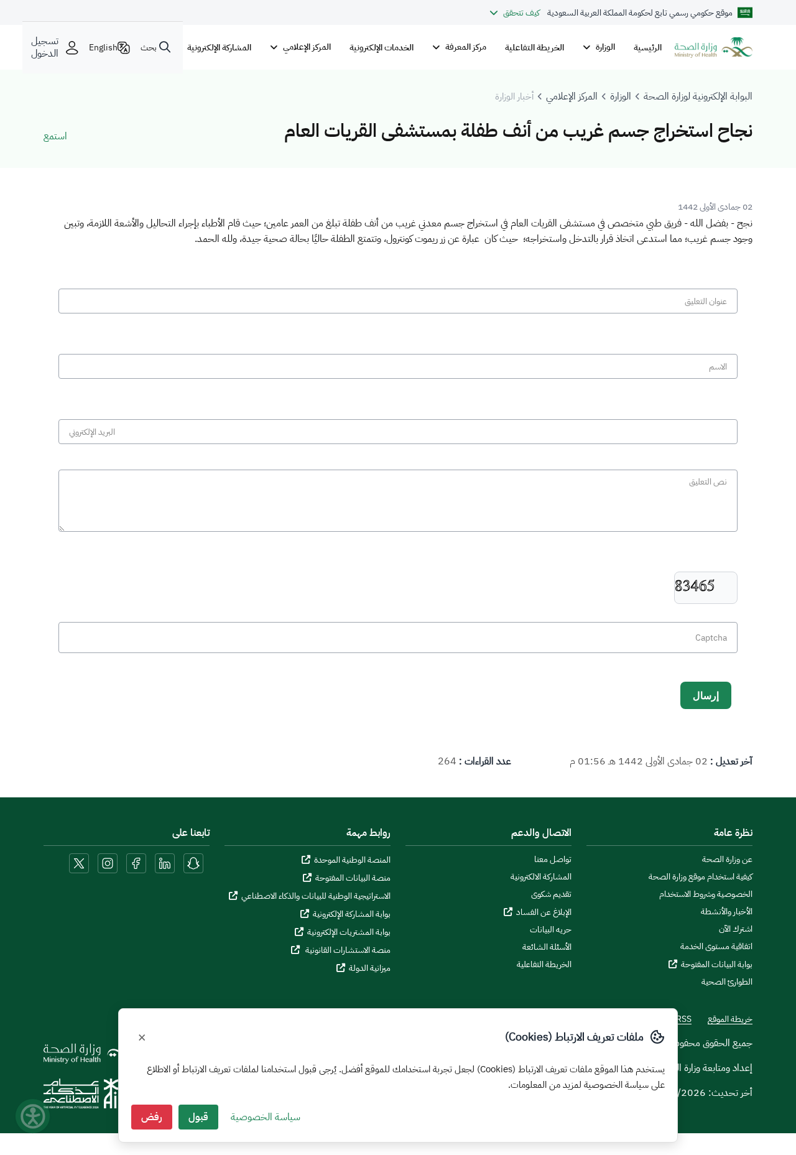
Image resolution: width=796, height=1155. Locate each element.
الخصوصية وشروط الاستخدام (705, 894)
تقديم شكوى (551, 894)
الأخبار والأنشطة (726, 912)
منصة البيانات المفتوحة (353, 877)
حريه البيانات (551, 930)
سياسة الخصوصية (265, 1117)
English (103, 47)
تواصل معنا (553, 859)
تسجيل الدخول (44, 47)
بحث (149, 47)
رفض (151, 1117)
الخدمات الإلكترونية (381, 47)
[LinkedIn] (163, 862)
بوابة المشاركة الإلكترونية (352, 914)
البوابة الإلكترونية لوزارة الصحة (698, 96)
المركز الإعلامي (572, 96)
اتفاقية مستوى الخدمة (716, 946)
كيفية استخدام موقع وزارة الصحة (700, 877)
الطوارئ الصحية (726, 982)
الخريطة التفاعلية (534, 47)
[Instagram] (108, 862)
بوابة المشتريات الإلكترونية (349, 932)
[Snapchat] (193, 862)
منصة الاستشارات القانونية (347, 950)
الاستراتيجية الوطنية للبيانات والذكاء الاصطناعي (316, 895)
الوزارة (620, 96)
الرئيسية (648, 47)
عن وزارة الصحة (727, 859)
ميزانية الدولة (370, 968)
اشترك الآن (735, 929)
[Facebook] (136, 862)
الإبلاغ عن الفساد (544, 912)
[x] (79, 862)
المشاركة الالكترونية (541, 877)
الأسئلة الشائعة (547, 947)
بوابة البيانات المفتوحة (716, 964)
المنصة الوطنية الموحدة (352, 859)
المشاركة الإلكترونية (219, 47)
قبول (198, 1117)
